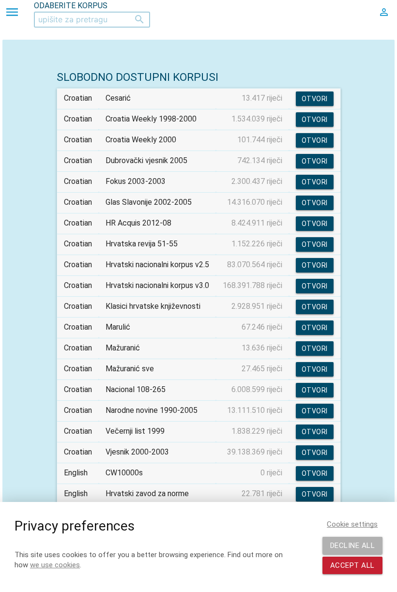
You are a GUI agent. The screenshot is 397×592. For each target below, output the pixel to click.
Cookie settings (352, 524)
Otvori (315, 99)
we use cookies (55, 565)
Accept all (352, 565)
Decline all (352, 545)
